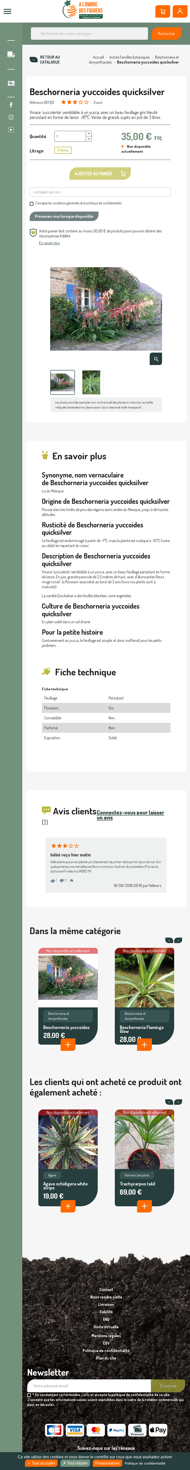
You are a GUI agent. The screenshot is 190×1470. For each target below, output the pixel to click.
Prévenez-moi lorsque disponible (64, 216)
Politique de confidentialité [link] (145, 1463)
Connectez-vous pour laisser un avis (130, 815)
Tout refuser (77, 1463)
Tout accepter (43, 1463)
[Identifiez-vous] (180, 11)
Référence (36, 102)
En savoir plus (49, 242)
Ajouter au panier (93, 173)
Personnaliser (107, 1463)
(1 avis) (98, 102)
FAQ (106, 1319)
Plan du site (106, 1358)
